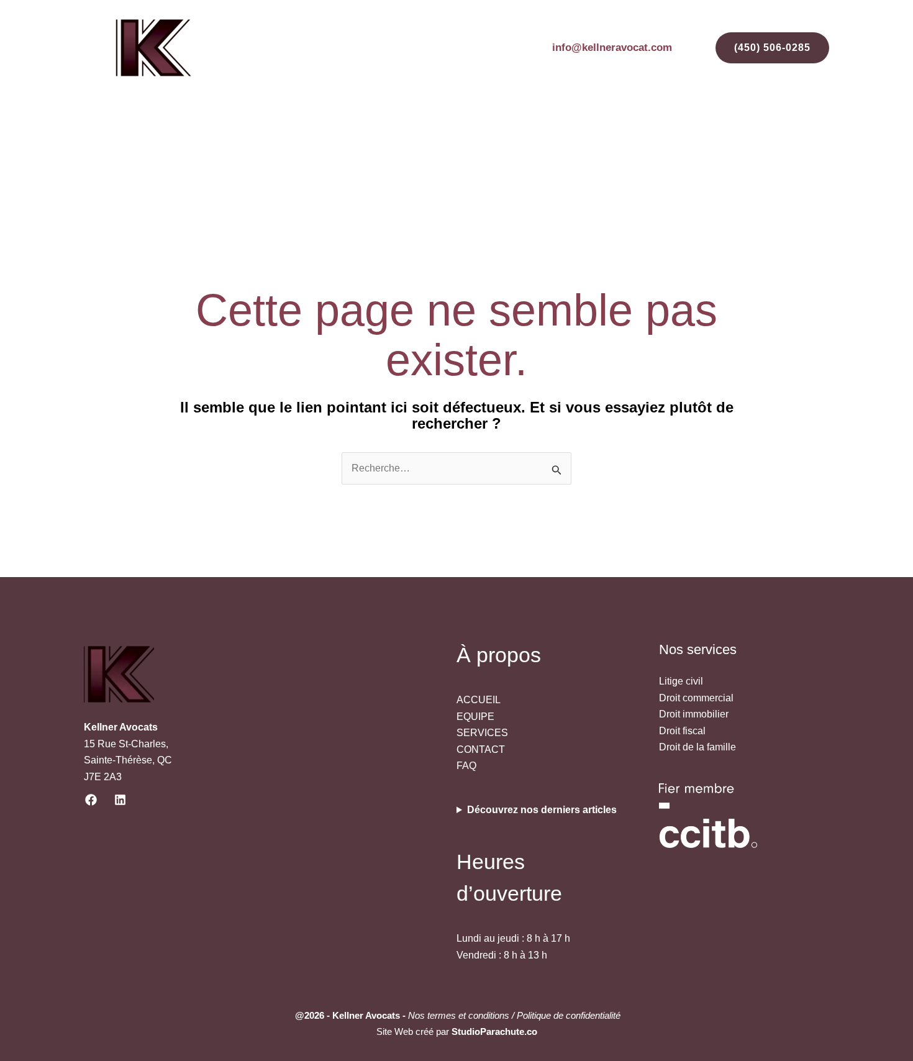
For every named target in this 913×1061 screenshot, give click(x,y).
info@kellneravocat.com (612, 47)
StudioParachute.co (494, 1031)
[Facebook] (91, 800)
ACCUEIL (313, 134)
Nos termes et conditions (458, 1015)
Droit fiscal (682, 731)
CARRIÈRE (684, 134)
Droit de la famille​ (697, 747)
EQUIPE (374, 134)
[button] (756, 47)
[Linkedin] (120, 800)
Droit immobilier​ (694, 714)
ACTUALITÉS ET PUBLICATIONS (561, 134)
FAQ (741, 134)
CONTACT (795, 134)
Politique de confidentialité (567, 1015)
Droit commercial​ (696, 698)
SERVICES (439, 134)
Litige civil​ (681, 681)
